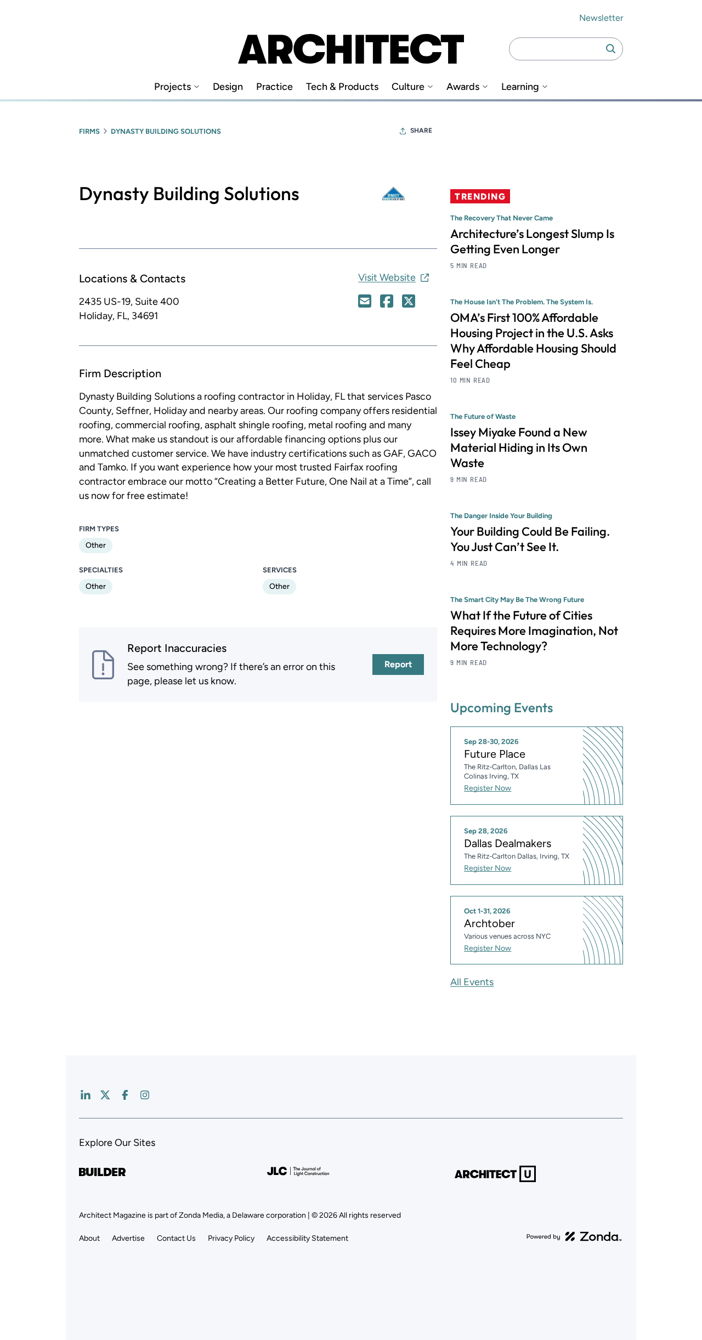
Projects (172, 87)
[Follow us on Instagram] (144, 1094)
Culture (408, 87)
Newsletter (601, 18)
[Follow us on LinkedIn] (85, 1094)
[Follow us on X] (105, 1094)
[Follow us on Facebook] (125, 1094)
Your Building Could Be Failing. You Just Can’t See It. (530, 539)
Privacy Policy (231, 1238)
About (89, 1238)
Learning (520, 87)
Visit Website (387, 277)
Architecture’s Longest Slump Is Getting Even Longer (532, 241)
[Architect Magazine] (351, 49)
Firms (89, 131)
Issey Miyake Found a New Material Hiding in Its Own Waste (518, 447)
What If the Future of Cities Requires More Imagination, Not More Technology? (534, 630)
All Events (472, 982)
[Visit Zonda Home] (574, 1236)
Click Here (364, 301)
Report (398, 664)
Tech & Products (342, 87)
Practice (274, 87)
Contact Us (176, 1238)
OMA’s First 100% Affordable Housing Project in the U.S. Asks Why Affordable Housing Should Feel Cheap (533, 340)
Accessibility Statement (307, 1238)
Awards (462, 87)
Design (228, 87)
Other (96, 545)
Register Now (487, 788)
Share (421, 130)
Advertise (128, 1238)
